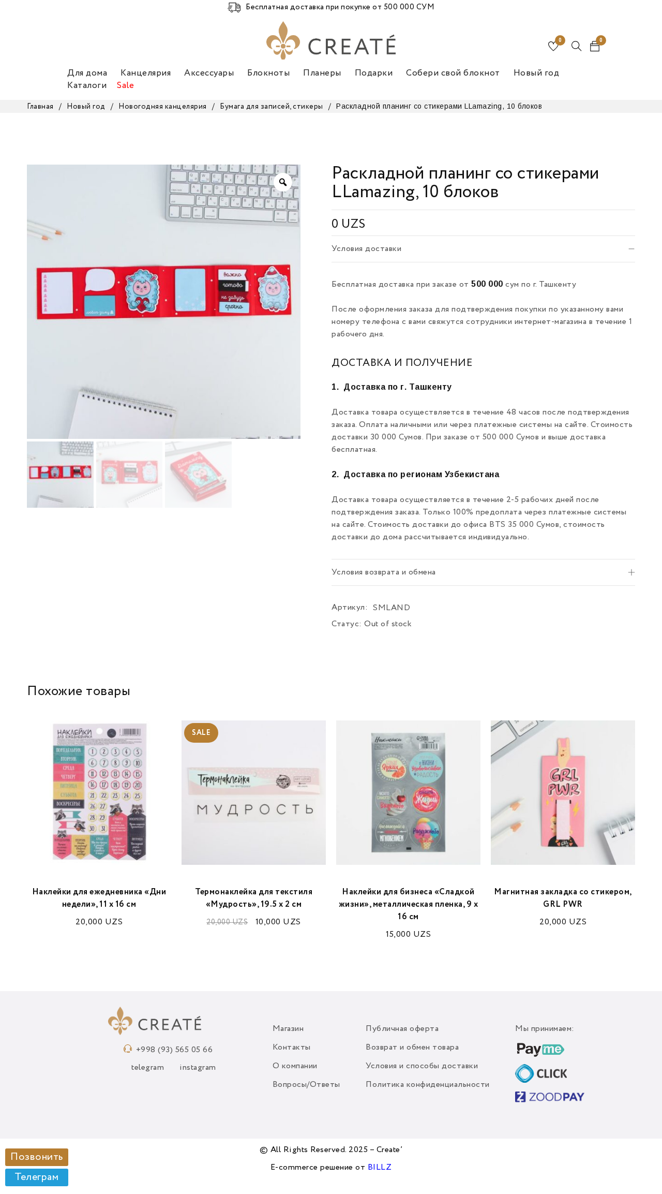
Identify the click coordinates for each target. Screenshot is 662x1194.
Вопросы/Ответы (306, 1085)
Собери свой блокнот (453, 73)
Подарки (374, 73)
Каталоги (87, 85)
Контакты (292, 1047)
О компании (295, 1066)
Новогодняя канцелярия (162, 106)
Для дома (87, 73)
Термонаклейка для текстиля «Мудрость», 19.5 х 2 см (253, 898)
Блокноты (268, 73)
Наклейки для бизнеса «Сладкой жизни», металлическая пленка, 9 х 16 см (408, 904)
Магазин (288, 1029)
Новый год (537, 73)
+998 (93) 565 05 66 (174, 1050)
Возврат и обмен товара (412, 1047)
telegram (147, 1068)
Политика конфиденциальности (428, 1085)
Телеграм (36, 1177)
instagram (197, 1068)
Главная (40, 106)
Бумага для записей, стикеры (271, 106)
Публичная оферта (402, 1029)
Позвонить (36, 1157)
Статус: (347, 624)
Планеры (322, 73)
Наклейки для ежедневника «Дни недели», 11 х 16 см (99, 898)
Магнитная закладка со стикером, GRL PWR (563, 898)
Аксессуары (209, 73)
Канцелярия (146, 73)
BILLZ (380, 1167)
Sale (125, 85)
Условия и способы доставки (422, 1066)
